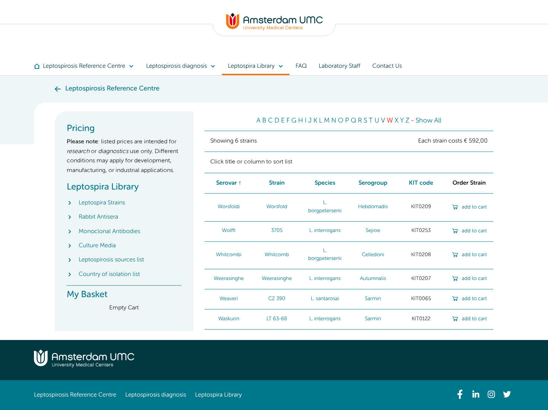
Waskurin (228, 319)
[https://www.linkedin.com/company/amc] (475, 394)
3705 (277, 230)
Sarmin (373, 299)
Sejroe (373, 230)
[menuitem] (87, 66)
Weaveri (229, 299)
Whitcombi (229, 255)
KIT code (421, 183)
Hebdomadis (373, 207)
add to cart (474, 207)
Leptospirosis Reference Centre (75, 395)
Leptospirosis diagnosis (155, 395)
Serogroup (373, 183)
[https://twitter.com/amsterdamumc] (507, 394)
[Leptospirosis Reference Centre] (274, 29)
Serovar (226, 183)
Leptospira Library (218, 395)
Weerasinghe (229, 279)
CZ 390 (276, 299)
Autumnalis (373, 279)
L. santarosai (325, 299)
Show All (429, 121)
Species (325, 183)
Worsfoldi (229, 207)
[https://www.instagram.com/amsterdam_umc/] (491, 394)
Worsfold (276, 207)
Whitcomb (277, 255)
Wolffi (228, 230)
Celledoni (373, 255)
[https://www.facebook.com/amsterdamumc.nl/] (460, 394)
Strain (276, 183)
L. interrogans (324, 230)
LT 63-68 (277, 319)
